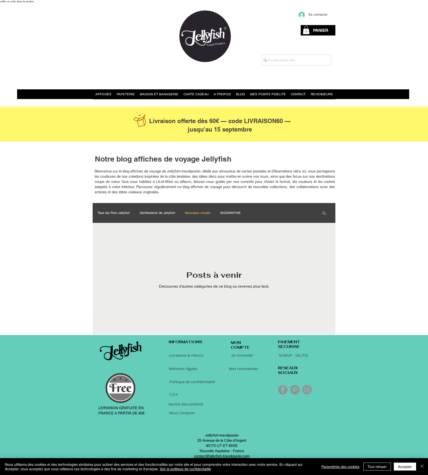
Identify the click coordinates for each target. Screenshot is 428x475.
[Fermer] (422, 466)
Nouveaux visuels (198, 213)
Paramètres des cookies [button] (340, 466)
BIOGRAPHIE (230, 213)
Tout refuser (377, 466)
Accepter (405, 466)
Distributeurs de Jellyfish (157, 213)
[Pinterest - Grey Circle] (295, 390)
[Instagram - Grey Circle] (307, 390)
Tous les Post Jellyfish (114, 213)
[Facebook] (283, 390)
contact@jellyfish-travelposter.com (222, 456)
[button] (306, 30)
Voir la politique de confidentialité (185, 468)
